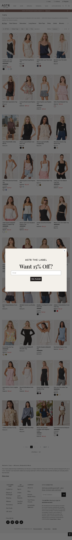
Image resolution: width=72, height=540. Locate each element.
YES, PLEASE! (36, 279)
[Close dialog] (64, 250)
